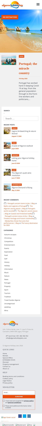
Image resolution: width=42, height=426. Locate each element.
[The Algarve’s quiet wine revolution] (7, 172)
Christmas (8, 238)
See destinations (10, 17)
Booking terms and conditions (13, 376)
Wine (6, 310)
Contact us (6, 366)
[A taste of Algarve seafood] (7, 145)
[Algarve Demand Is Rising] (7, 187)
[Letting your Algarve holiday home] (7, 157)
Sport (6, 290)
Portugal (7, 283)
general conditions (14, 402)
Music (6, 272)
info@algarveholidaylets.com (16, 338)
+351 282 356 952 (22, 336)
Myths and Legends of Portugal (15, 206)
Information (8, 269)
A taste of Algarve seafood (22, 146)
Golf (5, 259)
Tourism (7, 293)
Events (6, 248)
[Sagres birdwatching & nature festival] (7, 130)
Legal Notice (7, 381)
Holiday (7, 266)
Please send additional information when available (18, 406)
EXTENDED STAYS (9, 360)
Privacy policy (7, 383)
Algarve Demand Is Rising (22, 187)
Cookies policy (8, 378)
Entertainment (9, 245)
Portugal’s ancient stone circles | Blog (21, 203)
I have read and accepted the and (19, 401)
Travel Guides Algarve (12, 300)
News (6, 279)
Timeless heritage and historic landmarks (19, 218)
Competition (8, 241)
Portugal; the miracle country (28, 68)
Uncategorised (9, 304)
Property (7, 286)
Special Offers (8, 358)
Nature (6, 276)
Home (5, 353)
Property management (11, 364)
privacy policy (29, 401)
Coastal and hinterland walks (21, 214)
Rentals (5, 356)
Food (6, 255)
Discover (6, 362)
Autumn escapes (10, 234)
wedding (7, 307)
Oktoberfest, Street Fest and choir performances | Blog (16, 222)
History (6, 262)
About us (6, 369)
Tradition (7, 297)
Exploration (8, 252)
